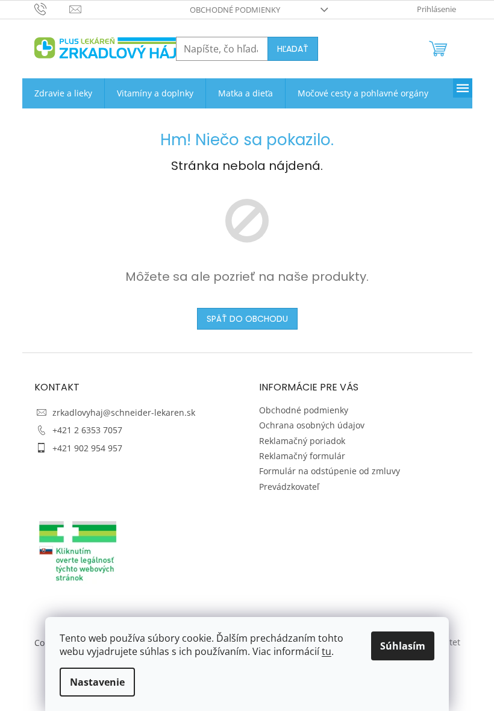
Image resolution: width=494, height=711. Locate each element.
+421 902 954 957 (87, 448)
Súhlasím (402, 646)
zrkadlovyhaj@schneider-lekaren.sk (123, 412)
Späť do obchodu (247, 319)
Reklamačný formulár (302, 456)
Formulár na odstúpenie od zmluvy (329, 471)
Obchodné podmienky (235, 9)
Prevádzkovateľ (289, 486)
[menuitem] (63, 93)
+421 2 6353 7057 (87, 430)
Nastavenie (97, 682)
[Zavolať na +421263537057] (52, 8)
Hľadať (292, 49)
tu (326, 651)
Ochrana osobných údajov (311, 425)
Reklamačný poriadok (302, 440)
